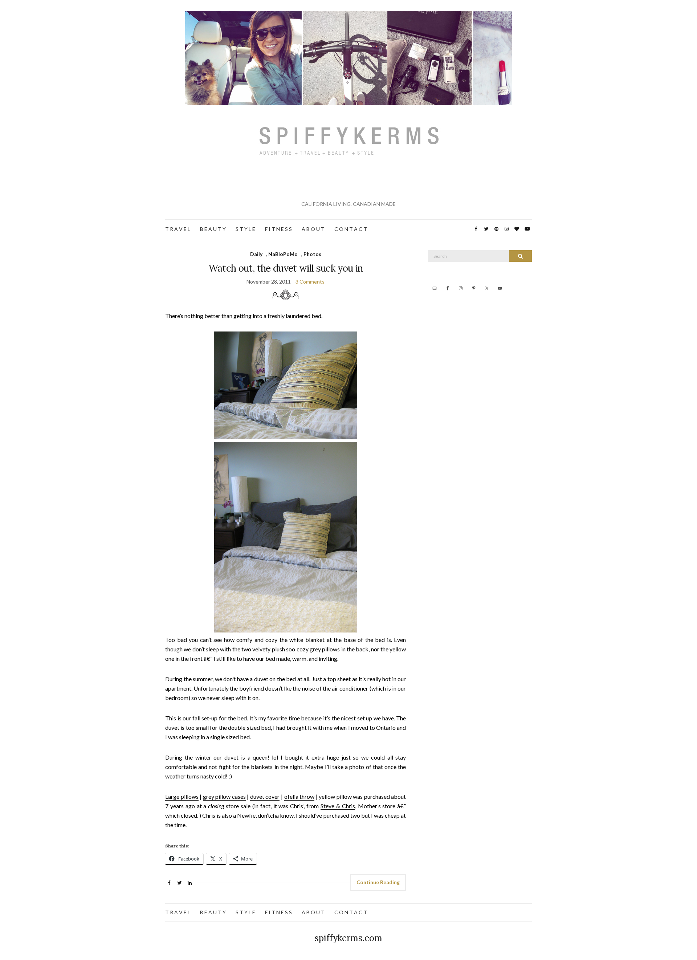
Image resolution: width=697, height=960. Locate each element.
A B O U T (313, 229)
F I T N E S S (278, 229)
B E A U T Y (213, 229)
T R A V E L (177, 229)
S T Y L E (245, 229)
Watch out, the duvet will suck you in (285, 268)
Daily (256, 254)
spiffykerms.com (348, 938)
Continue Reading (378, 882)
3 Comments (310, 281)
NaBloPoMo (283, 254)
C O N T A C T (350, 229)
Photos (312, 254)
